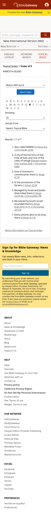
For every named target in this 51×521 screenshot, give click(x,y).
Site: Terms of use (13, 400)
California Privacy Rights (18, 388)
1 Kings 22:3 (29, 185)
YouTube (8, 488)
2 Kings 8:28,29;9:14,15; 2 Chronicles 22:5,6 (29, 206)
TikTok (7, 481)
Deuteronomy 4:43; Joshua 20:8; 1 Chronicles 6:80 (30, 163)
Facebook (9, 469)
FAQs (7, 365)
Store (7, 338)
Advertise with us (13, 377)
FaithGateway (11, 419)
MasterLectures (12, 454)
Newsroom (10, 346)
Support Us (10, 350)
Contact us (10, 380)
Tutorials (9, 369)
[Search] (45, 35)
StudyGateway (12, 423)
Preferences (10, 507)
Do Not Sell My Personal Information (25, 392)
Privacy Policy (12, 301)
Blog (6, 342)
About (7, 323)
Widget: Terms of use (15, 404)
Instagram (9, 473)
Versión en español (14, 503)
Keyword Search (26, 56)
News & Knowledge (14, 327)
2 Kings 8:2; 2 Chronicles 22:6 (31, 148)
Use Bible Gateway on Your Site (21, 373)
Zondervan (10, 450)
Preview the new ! (25, 12)
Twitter (8, 484)
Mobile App (10, 334)
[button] (47, 5)
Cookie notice (11, 396)
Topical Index (43, 56)
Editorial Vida (11, 438)
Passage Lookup (9, 56)
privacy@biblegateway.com (15, 304)
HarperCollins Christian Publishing (22, 430)
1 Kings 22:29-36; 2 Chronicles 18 (28, 195)
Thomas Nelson (12, 442)
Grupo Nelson (11, 434)
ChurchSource (12, 427)
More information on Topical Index (23, 230)
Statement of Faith (14, 330)
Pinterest (9, 477)
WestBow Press (12, 446)
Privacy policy (12, 384)
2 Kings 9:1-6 (28, 217)
